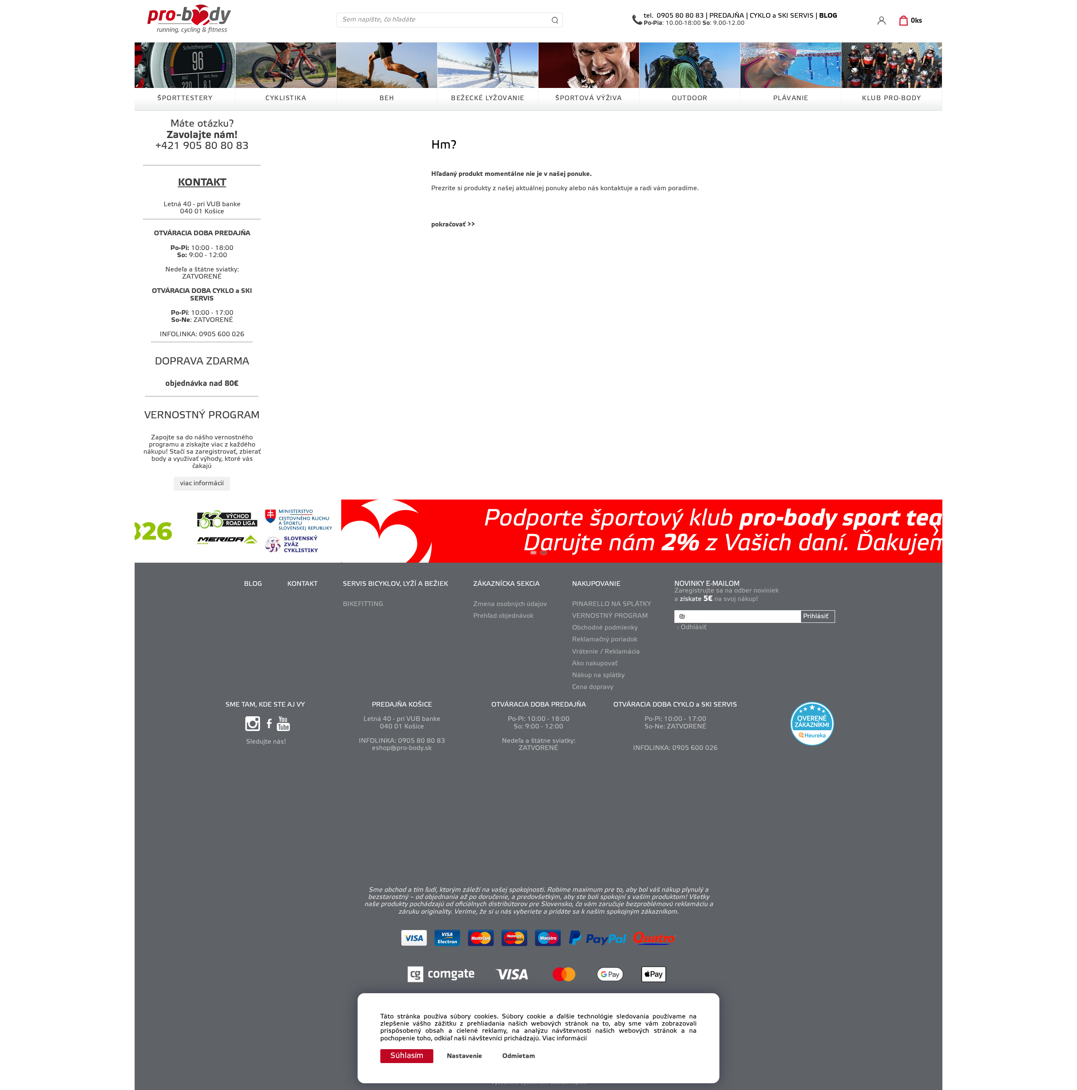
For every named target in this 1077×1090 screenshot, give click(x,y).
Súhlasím (406, 1056)
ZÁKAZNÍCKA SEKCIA (506, 584)
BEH (387, 98)
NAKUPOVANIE (596, 584)
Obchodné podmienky (605, 628)
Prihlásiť (815, 616)
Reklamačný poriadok (604, 640)
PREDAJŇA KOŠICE (402, 705)
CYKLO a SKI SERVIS (782, 16)
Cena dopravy (592, 687)
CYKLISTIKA (285, 98)
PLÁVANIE (791, 98)
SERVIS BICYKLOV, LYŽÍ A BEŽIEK (395, 584)
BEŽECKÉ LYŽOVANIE (488, 98)
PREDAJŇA (726, 16)
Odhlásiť (693, 627)
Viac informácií (564, 1039)
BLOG (253, 584)
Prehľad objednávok (503, 616)
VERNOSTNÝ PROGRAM (610, 616)
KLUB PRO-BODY (891, 98)
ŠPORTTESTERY (184, 98)
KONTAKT (302, 584)
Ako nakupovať (595, 664)
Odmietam (518, 1056)
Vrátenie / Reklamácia (606, 652)
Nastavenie (464, 1056)
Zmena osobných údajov (510, 604)
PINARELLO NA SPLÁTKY (611, 604)
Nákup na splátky (598, 675)
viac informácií (202, 484)
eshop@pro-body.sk (402, 748)
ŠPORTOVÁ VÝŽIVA (588, 98)
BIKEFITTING (363, 604)
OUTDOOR (690, 98)
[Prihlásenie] (881, 20)
